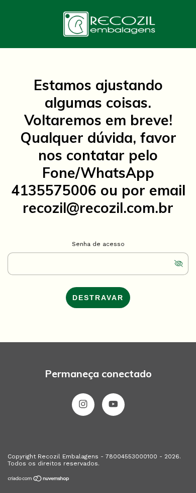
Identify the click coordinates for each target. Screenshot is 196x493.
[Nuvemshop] (39, 479)
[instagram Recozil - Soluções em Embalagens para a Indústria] (83, 404)
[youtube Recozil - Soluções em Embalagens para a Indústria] (113, 404)
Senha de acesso (98, 244)
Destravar (98, 298)
